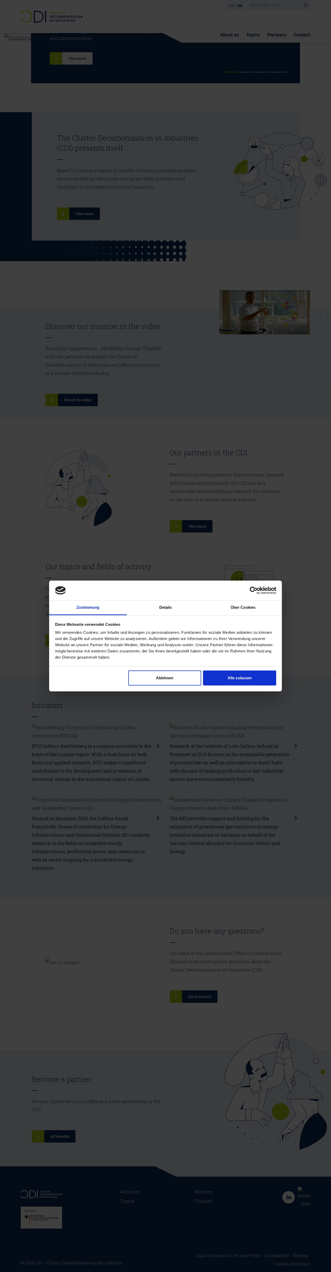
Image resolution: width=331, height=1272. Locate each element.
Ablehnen (164, 678)
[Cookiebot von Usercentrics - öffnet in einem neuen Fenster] (253, 590)
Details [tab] (165, 607)
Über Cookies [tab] (243, 607)
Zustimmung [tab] (88, 607)
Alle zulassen (240, 678)
